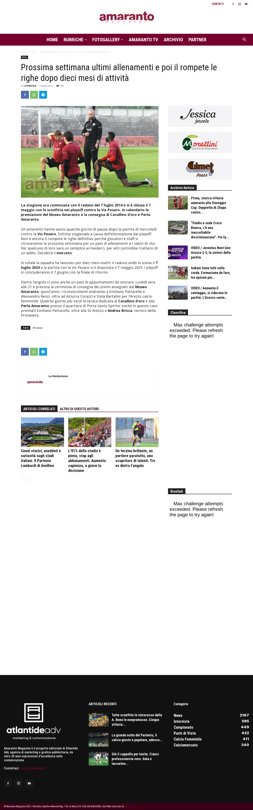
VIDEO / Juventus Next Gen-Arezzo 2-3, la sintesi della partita (211, 252)
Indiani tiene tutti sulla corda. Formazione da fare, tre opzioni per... (210, 272)
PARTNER (197, 39)
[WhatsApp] (34, 95)
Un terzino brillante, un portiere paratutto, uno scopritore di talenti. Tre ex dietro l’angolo (135, 458)
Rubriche (73, 39)
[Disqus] (90, 545)
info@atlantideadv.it (33, 768)
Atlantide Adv (131, 806)
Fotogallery (106, 39)
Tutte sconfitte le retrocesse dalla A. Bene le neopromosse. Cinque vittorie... (137, 720)
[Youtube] (246, 4)
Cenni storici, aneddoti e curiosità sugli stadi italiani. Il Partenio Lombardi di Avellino (41, 458)
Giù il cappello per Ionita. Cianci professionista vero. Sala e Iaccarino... (135, 759)
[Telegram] (43, 95)
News (32, 51)
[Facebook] (233, 4)
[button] (244, 40)
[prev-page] (23, 479)
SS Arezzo (37, 327)
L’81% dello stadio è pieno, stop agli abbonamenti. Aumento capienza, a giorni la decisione (87, 460)
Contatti (218, 4)
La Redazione (30, 85)
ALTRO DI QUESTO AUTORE (79, 409)
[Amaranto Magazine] (126, 17)
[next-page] (29, 479)
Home (52, 39)
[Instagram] (240, 4)
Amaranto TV (143, 39)
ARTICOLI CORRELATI (39, 409)
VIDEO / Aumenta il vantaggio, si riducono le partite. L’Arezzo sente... (209, 293)
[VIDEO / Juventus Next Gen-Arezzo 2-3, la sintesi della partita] (178, 252)
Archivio (173, 39)
